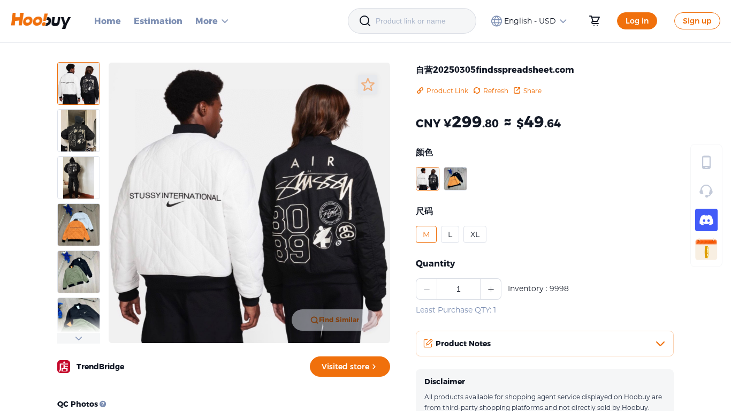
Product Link (447, 91)
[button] (427, 179)
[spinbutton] (458, 289)
